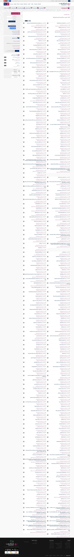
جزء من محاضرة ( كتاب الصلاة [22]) (65, 127)
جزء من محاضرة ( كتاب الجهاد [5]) (41, 378)
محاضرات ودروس (67, 543)
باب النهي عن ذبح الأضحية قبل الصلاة (35, 49)
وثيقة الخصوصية (16, 554)
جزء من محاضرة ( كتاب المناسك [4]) (65, 356)
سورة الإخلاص (18, 62)
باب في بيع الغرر (63, 137)
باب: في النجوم (39, 498)
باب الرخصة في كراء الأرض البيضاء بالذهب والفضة (34, 89)
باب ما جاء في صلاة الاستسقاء (37, 190)
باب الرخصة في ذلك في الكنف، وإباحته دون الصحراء (33, 199)
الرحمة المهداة (51, 541)
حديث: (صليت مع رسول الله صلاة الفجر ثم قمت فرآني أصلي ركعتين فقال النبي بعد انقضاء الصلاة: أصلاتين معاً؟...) (60, 244)
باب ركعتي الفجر (63, 115)
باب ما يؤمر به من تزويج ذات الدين (36, 357)
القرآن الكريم (68, 541)
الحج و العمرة (52, 544)
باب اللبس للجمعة (39, 296)
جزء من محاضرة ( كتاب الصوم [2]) (65, 268)
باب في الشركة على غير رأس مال (36, 137)
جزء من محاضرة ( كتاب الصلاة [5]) (65, 228)
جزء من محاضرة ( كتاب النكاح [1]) (41, 360)
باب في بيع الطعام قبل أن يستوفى (36, 397)
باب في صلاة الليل (63, 322)
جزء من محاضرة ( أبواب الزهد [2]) (65, 96)
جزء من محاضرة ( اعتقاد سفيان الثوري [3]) (64, 523)
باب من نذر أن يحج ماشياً (62, 49)
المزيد (17, 50)
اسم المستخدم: (14, 16)
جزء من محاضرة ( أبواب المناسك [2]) (41, 153)
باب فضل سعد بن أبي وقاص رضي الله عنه (35, 93)
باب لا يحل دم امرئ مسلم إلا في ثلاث (36, 80)
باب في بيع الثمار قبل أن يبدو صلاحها (36, 133)
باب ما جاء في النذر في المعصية (60, 331)
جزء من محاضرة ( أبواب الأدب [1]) (41, 175)
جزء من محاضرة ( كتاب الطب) (42, 497)
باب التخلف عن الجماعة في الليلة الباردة (35, 291)
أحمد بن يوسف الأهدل (17, 63)
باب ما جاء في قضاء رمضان (37, 102)
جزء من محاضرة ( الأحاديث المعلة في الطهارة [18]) (63, 519)
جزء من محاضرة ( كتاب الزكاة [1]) (65, 131)
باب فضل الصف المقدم (62, 212)
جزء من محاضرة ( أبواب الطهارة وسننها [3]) (64, 39)
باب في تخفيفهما (39, 115)
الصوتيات (64, 8)
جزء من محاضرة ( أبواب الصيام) (66, 105)
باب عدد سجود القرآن (38, 212)
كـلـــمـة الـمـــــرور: (14, 19)
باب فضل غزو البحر (39, 71)
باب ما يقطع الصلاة (38, 203)
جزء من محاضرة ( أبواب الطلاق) (42, 197)
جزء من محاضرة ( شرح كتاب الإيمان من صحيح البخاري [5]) (38, 281)
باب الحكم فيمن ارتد (38, 472)
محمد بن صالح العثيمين (17, 61)
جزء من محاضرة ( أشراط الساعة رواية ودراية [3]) (63, 224)
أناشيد (61, 541)
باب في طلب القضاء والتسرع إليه (36, 410)
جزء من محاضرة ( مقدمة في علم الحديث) (40, 510)
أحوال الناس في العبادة (38, 234)
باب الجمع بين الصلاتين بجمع (37, 150)
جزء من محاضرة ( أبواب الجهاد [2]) (65, 83)
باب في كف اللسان (63, 450)
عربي (64, 555)
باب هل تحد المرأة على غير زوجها (60, 199)
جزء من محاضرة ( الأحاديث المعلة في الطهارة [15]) (63, 237)
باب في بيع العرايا (63, 133)
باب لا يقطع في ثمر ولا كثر (37, 84)
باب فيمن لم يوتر (39, 124)
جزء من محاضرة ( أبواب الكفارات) (65, 52)
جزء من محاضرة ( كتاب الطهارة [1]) (65, 206)
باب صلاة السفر (63, 318)
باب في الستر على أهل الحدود (61, 476)
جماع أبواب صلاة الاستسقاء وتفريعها (36, 309)
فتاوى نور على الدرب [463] (16, 60)
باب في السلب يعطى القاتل (37, 379)
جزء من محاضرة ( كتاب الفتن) (66, 453)
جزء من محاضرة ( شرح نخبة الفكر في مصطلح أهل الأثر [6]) (62, 532)
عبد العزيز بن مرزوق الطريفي (63, 29)
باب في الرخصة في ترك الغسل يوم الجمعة (59, 463)
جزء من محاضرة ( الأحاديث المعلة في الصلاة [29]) (63, 475)
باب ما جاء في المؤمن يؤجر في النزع (36, 62)
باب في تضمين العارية (38, 406)
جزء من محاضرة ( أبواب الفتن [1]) (41, 43)
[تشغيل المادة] (47, 23)
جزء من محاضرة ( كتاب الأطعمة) (65, 444)
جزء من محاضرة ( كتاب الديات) (66, 488)
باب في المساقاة (63, 146)
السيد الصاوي (18, 58)
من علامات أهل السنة (62, 494)
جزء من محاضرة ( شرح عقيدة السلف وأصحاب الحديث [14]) (62, 497)
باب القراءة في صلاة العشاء (61, 23)
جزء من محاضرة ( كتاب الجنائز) (42, 325)
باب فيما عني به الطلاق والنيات (37, 366)
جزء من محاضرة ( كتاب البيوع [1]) (41, 131)
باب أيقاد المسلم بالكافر (38, 485)
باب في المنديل (63, 445)
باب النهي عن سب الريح (62, 177)
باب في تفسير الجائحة (62, 397)
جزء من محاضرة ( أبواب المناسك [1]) (41, 149)
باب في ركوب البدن (63, 344)
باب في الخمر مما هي (62, 428)
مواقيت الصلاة (34, 543)
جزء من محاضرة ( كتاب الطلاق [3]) (41, 259)
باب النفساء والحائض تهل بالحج (36, 146)
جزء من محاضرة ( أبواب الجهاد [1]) (41, 74)
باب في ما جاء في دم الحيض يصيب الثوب (35, 36)
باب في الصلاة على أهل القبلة (37, 67)
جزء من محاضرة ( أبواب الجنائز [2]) (65, 74)
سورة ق (40, 243)
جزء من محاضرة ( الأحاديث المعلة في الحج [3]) (39, 453)
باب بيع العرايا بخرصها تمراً (61, 58)
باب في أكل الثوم (39, 441)
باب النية (64, 93)
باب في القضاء (63, 419)
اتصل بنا (8, 554)
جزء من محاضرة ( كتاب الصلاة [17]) (65, 162)
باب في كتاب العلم (38, 419)
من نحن (6, 554)
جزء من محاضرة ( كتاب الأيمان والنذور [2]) (64, 334)
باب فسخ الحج (63, 150)
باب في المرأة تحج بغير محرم (37, 340)
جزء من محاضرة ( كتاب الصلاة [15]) (41, 312)
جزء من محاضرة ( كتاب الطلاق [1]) (65, 369)
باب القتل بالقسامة (62, 485)
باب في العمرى (63, 406)
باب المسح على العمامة (38, 221)
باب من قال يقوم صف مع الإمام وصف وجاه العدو (57, 159)
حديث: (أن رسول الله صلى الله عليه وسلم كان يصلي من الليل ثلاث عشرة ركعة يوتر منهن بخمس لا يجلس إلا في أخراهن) (59, 169)
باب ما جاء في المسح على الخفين (60, 36)
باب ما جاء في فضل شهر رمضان (60, 102)
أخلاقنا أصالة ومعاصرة (15, 43)
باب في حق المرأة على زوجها (61, 362)
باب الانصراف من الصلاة (38, 27)
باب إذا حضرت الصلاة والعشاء (61, 441)
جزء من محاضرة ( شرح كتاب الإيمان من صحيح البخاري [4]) (62, 281)
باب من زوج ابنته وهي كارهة (37, 155)
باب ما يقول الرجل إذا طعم (37, 445)
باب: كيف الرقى (39, 494)
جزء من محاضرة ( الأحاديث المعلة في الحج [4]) (63, 457)
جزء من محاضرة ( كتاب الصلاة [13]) (65, 294)
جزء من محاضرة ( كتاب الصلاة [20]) (65, 325)
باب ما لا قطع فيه (39, 476)
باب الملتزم (64, 353)
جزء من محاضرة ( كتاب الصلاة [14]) (65, 312)
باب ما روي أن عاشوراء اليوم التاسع (36, 265)
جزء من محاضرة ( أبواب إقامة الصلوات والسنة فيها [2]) (38, 206)
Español (61, 555)
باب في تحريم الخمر (38, 423)
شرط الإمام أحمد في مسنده (37, 454)
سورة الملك (40, 247)
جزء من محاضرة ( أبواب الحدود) (41, 83)
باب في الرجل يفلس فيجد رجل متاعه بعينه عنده (33, 401)
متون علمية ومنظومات (58, 543)
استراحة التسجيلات (59, 547)
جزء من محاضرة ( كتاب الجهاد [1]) (41, 180)
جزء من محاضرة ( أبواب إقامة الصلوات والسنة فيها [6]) (62, 193)
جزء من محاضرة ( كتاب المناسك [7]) (65, 378)
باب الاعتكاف (64, 269)
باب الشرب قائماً (39, 432)
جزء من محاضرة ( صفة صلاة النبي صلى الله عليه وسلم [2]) (38, 532)
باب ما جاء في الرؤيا (38, 269)
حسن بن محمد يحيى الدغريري (16, 66)
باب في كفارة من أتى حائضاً (61, 40)
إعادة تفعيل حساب (15, 34)
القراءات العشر (51, 547)
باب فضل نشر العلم (62, 423)
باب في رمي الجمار (63, 357)
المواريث (35, 541)
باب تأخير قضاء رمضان (62, 265)
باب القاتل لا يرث (63, 89)
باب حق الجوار (39, 172)
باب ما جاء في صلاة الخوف (61, 190)
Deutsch (58, 555)
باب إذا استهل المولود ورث (37, 45)
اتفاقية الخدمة (12, 554)
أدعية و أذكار (60, 546)
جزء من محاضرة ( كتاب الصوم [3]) (41, 268)
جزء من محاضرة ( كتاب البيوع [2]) (65, 391)
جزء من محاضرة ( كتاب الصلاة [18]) (65, 118)
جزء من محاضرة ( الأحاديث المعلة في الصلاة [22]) (63, 172)
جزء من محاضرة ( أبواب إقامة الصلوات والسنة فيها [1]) (62, 30)
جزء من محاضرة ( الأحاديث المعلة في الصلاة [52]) (63, 184)
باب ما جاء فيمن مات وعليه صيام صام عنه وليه (58, 335)
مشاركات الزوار (26, 541)
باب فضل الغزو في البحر (38, 177)
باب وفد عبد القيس (38, 428)
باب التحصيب (63, 375)
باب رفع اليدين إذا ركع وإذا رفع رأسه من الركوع (34, 23)
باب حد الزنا (64, 84)
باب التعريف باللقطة (62, 340)
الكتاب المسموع (67, 547)
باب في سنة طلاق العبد (38, 362)
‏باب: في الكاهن (39, 503)
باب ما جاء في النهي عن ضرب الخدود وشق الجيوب (57, 71)
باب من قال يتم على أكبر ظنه (61, 287)
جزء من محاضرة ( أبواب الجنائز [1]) (65, 65)
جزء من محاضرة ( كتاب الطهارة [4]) (41, 224)
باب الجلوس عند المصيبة (37, 322)
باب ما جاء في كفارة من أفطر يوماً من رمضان (58, 106)
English (51, 555)
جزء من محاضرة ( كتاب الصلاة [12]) (65, 290)
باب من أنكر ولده (63, 45)
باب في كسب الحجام (62, 388)
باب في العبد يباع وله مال (37, 388)
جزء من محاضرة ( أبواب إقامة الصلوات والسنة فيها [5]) (62, 219)
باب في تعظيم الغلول (62, 379)
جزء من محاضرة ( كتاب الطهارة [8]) (65, 466)
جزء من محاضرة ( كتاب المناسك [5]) (65, 360)
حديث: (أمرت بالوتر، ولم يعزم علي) (36, 168)
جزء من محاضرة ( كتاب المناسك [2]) (41, 347)
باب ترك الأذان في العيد (62, 309)
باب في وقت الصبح (39, 463)
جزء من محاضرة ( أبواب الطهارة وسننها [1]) (40, 202)
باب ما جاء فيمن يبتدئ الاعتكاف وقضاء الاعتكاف (34, 106)
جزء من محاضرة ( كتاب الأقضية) (41, 413)
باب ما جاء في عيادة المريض (61, 62)
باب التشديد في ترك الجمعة (61, 291)
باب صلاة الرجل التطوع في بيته (37, 287)
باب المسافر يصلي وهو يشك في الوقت (35, 318)
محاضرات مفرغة (67, 544)
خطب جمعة (68, 546)
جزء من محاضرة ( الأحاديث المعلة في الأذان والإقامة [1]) (38, 519)
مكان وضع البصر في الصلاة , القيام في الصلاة (34, 529)
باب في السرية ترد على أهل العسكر (60, 384)
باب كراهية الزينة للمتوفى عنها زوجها (35, 194)
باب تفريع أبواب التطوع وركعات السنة (35, 111)
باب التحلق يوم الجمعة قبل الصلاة (60, 300)
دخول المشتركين (12, 21)
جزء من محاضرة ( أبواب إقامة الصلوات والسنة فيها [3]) (38, 215)
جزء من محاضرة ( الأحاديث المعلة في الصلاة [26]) (39, 171)
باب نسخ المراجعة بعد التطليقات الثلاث (59, 366)
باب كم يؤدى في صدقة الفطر (61, 256)
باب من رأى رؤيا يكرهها (62, 111)
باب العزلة (40, 40)
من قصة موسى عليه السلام (16, 57)
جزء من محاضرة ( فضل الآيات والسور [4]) (40, 246)
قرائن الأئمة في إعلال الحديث (61, 472)
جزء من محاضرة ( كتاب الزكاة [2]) (65, 259)
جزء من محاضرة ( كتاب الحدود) (41, 475)
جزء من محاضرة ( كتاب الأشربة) (41, 426)
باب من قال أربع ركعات (38, 313)
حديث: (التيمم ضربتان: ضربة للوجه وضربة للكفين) (33, 274)
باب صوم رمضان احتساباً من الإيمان (60, 278)
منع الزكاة (64, 221)
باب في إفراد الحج (39, 344)
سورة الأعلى (64, 252)
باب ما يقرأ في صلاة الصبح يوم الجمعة (59, 296)
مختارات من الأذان (59, 544)
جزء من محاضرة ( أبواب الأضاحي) (41, 52)
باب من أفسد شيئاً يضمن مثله (61, 410)
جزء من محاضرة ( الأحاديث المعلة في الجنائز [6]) (39, 184)
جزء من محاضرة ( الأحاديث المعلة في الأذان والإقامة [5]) (38, 457)
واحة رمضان (52, 543)
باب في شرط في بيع (62, 401)
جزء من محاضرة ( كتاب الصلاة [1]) (41, 466)
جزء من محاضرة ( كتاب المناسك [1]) (65, 347)
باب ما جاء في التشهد (62, 27)
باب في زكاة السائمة (62, 128)
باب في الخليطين (63, 432)
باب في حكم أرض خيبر (38, 384)
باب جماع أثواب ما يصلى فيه (61, 225)
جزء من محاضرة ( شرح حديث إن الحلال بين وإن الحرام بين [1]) (38, 237)
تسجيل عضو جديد (15, 32)
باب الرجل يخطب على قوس (37, 300)
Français (54, 555)
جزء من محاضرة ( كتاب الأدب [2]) (41, 272)
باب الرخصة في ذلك (62, 203)
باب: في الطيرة (63, 498)
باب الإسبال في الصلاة (38, 225)
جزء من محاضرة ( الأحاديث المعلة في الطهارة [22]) (63, 510)
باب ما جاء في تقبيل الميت (61, 67)
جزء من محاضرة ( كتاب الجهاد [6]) (65, 382)
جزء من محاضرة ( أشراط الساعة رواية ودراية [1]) (39, 523)
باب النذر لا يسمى (39, 335)
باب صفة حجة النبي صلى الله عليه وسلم (35, 353)
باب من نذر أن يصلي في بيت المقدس (36, 331)
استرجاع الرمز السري (15, 31)
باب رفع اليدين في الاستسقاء (61, 313)
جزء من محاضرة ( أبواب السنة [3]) (41, 96)
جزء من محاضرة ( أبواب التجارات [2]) (65, 61)
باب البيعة (64, 80)
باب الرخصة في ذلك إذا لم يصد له (60, 155)
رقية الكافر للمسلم (38, 252)
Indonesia (47, 555)
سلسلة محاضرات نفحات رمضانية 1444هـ (12, 41)
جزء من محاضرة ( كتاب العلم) (42, 422)
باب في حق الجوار (63, 274)
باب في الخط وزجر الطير (62, 503)
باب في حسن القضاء (38, 128)
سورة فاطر (18, 65)
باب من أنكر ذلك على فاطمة (37, 256)
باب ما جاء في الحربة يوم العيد (61, 194)
